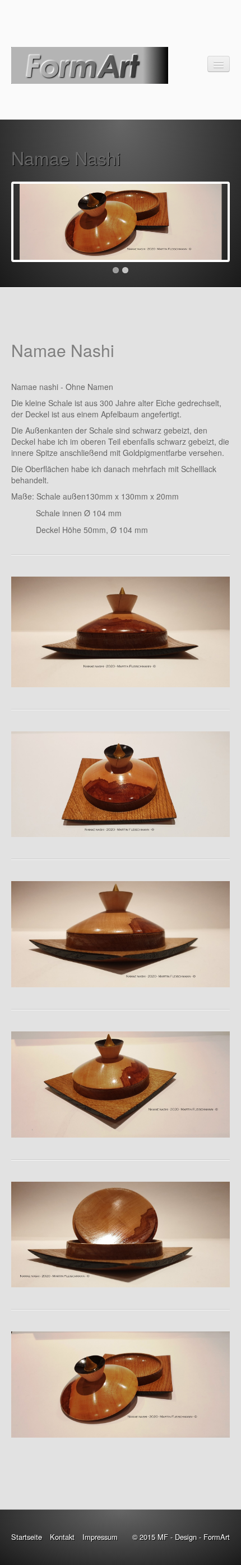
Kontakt (62, 1536)
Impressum (100, 1536)
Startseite (26, 1536)
